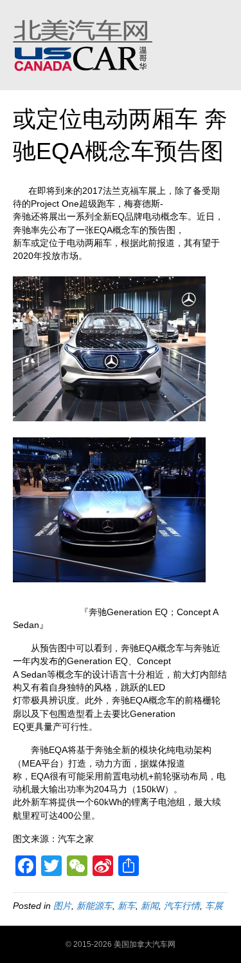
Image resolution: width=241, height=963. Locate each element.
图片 (62, 906)
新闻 (150, 906)
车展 (214, 906)
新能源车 (94, 906)
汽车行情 (182, 906)
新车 (127, 906)
